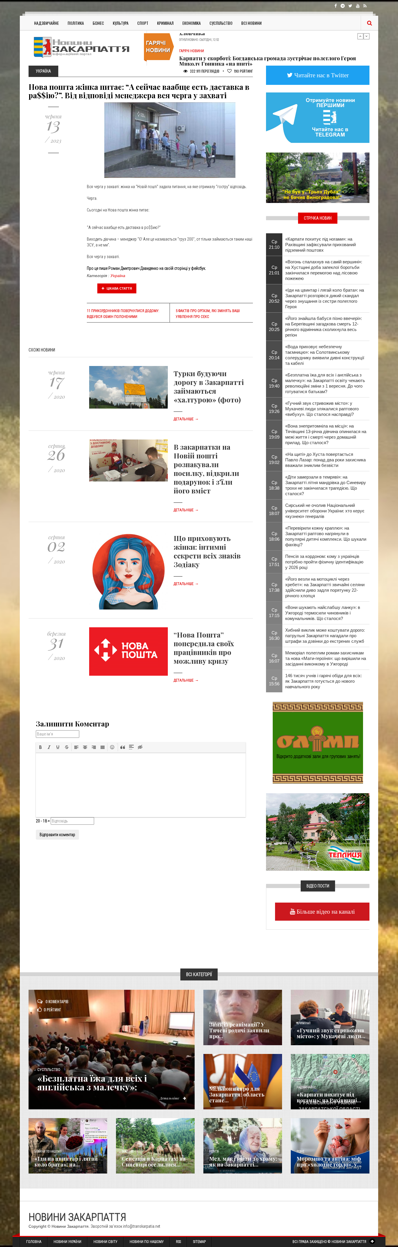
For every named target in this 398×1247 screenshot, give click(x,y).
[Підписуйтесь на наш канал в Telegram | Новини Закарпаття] (317, 117)
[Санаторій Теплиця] (317, 831)
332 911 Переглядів (204, 71)
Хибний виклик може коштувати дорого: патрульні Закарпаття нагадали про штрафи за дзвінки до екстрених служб (325, 636)
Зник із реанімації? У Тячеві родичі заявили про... (239, 1030)
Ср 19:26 (274, 408)
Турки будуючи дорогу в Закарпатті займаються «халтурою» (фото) (209, 386)
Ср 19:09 (274, 434)
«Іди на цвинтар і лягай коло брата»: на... (66, 1161)
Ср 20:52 (274, 298)
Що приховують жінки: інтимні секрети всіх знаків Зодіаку (207, 551)
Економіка (191, 23)
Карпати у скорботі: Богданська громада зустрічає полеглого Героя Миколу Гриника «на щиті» (267, 43)
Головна (33, 1242)
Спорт (142, 23)
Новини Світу (105, 1242)
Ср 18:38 (274, 485)
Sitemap (199, 1242)
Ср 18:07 (274, 510)
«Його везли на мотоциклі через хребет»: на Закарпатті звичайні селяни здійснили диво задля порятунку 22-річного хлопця (324, 587)
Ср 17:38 (274, 587)
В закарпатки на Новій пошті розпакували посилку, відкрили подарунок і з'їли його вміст (206, 468)
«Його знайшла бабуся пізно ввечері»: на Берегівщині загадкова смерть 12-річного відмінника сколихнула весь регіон (323, 326)
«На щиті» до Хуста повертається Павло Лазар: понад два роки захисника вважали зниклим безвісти (325, 460)
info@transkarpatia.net (141, 1226)
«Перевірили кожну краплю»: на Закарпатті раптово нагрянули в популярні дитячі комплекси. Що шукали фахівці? (325, 536)
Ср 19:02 (274, 459)
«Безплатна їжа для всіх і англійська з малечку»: (92, 1082)
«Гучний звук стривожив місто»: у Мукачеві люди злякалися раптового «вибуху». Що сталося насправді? (322, 409)
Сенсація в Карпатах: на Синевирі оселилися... (154, 1161)
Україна (117, 275)
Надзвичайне (46, 23)
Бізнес (98, 23)
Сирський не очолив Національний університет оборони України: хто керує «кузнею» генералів (324, 511)
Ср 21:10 (274, 244)
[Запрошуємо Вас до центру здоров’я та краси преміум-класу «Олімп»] (318, 742)
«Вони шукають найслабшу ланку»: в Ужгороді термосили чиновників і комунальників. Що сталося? (322, 613)
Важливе (127, 1151)
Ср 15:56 (274, 681)
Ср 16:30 (274, 635)
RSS (178, 1242)
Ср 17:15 (274, 612)
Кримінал (165, 23)
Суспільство (221, 23)
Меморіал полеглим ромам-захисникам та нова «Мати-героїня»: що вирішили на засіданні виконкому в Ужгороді (325, 658)
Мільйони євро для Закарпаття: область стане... (237, 1094)
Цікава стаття (119, 288)
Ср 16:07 (274, 658)
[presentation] (40, 747)
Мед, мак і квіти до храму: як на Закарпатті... (243, 1161)
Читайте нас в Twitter (321, 75)
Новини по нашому (47, 1151)
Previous (360, 36)
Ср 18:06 (274, 536)
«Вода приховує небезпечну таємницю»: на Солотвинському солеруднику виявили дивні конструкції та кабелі (324, 355)
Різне (300, 1151)
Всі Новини (251, 23)
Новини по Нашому (147, 1242)
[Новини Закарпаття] (85, 47)
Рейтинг (243, 71)
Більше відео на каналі (325, 911)
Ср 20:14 (274, 355)
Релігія (214, 1151)
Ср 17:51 (274, 561)
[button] (40, 747)
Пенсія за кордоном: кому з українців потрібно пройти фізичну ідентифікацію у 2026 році (324, 562)
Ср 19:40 (274, 383)
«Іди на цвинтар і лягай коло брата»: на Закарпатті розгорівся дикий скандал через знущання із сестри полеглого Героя (324, 298)
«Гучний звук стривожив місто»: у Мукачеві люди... (331, 1033)
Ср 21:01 (274, 270)
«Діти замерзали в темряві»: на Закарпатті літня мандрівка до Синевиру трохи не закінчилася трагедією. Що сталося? (325, 485)
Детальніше (186, 419)
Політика (76, 23)
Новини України (67, 1242)
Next (366, 36)
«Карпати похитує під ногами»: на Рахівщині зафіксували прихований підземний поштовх (320, 245)
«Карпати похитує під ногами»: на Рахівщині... (329, 1097)
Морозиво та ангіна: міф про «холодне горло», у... (329, 1161)
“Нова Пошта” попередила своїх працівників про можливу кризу (204, 647)
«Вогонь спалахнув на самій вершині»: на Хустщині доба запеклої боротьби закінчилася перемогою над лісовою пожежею (323, 270)
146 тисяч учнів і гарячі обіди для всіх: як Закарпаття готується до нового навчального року (323, 681)
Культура (120, 23)
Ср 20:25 (274, 326)
